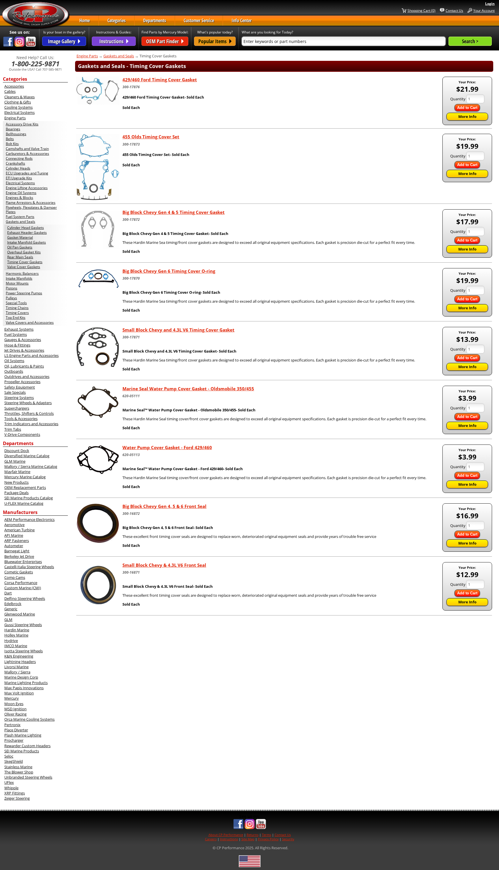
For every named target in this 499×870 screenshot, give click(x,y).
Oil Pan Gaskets (19, 247)
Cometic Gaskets (18, 572)
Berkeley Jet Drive (19, 556)
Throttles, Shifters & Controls (29, 413)
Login (490, 3)
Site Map (247, 839)
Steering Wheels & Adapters (28, 402)
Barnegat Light (16, 551)
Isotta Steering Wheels (23, 651)
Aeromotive (14, 524)
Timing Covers (17, 312)
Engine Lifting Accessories (27, 188)
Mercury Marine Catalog (25, 476)
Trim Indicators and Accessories (31, 423)
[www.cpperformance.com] (35, 15)
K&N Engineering (18, 656)
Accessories (14, 86)
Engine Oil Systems (21, 193)
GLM (8, 619)
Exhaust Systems (18, 329)
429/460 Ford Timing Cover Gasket (159, 79)
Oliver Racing (15, 714)
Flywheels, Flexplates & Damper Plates (31, 209)
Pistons (11, 288)
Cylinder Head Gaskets (25, 227)
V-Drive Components (22, 434)
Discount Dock (16, 450)
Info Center (242, 20)
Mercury (11, 698)
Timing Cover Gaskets (24, 262)
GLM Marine (14, 461)
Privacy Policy (268, 839)
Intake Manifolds (19, 278)
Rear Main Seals (20, 257)
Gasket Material (20, 237)
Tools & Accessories (21, 418)
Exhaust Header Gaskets (27, 232)
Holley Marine (16, 635)
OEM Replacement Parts (25, 487)
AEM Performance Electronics (29, 519)
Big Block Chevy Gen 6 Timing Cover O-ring (168, 271)
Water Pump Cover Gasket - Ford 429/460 (167, 447)
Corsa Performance (20, 582)
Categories (116, 20)
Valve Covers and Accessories (30, 322)
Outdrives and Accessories (26, 376)
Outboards (13, 371)
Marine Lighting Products (26, 682)
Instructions (229, 839)
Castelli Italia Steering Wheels (29, 566)
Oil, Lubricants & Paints (24, 366)
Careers (211, 839)
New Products (16, 482)
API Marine (13, 535)
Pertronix (12, 724)
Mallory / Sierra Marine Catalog (30, 466)
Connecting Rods (19, 158)
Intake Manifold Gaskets (26, 242)
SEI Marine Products (21, 751)
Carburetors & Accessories (27, 153)
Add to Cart (467, 108)
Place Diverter (16, 730)
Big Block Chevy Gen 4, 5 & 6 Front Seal (164, 506)
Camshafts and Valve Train (27, 148)
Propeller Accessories (22, 381)
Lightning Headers (20, 661)
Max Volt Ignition (19, 693)
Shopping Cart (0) (421, 10)
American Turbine (19, 530)
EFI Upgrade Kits (19, 178)
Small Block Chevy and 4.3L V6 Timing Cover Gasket (178, 330)
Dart (8, 593)
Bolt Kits (12, 144)
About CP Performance (225, 835)
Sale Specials (15, 392)
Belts (10, 139)
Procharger (13, 740)
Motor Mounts (17, 283)
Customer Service (199, 20)
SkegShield (13, 761)
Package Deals (16, 492)
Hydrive (11, 640)
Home (84, 20)
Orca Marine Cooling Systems (29, 719)
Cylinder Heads (18, 168)
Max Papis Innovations (24, 688)
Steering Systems (19, 397)
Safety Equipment (19, 387)
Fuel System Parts (20, 216)
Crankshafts (15, 163)
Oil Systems (14, 360)
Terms (266, 835)
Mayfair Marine (17, 471)
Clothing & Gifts (17, 102)
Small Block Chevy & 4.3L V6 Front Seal (164, 565)
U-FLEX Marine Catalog (23, 503)
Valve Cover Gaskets (23, 267)
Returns (252, 835)
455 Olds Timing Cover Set (150, 137)
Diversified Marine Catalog (26, 455)
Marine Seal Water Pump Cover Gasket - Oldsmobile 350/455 (188, 388)
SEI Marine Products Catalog (28, 498)
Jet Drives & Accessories (24, 350)
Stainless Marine (18, 766)
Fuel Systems (15, 334)
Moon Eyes (13, 703)
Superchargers (16, 408)
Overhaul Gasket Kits (24, 252)
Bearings (13, 129)
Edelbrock (12, 603)
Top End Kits (15, 317)
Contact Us (454, 10)
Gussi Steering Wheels (23, 624)
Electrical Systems (19, 112)
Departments (154, 20)
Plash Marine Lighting (22, 735)
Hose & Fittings (17, 345)
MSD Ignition (15, 709)
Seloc (8, 756)
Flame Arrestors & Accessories (30, 202)
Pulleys (11, 298)
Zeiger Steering (17, 798)
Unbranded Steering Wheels (28, 777)
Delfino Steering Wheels (24, 598)
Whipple (11, 788)
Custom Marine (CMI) (22, 587)
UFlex (9, 782)
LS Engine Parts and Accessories (31, 355)
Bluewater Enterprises (23, 561)
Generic (10, 609)
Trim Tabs (12, 429)
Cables (10, 91)
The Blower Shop (18, 772)
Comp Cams (14, 577)
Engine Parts (15, 118)
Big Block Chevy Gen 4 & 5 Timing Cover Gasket (173, 212)
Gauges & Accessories (22, 339)
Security (288, 839)
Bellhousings (16, 134)
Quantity (458, 98)
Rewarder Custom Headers (27, 745)
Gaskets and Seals (20, 221)
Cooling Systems (18, 107)
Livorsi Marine (16, 666)
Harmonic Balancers (22, 273)
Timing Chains (17, 308)
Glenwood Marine (19, 614)
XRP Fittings (14, 793)
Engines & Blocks (19, 197)
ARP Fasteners (16, 540)
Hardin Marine (16, 630)
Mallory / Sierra (17, 672)
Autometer (13, 545)
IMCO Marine (15, 645)
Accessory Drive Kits (22, 124)
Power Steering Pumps (24, 293)
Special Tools (16, 303)
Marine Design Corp (21, 677)
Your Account (484, 10)
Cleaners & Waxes (19, 97)
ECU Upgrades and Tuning (27, 173)
